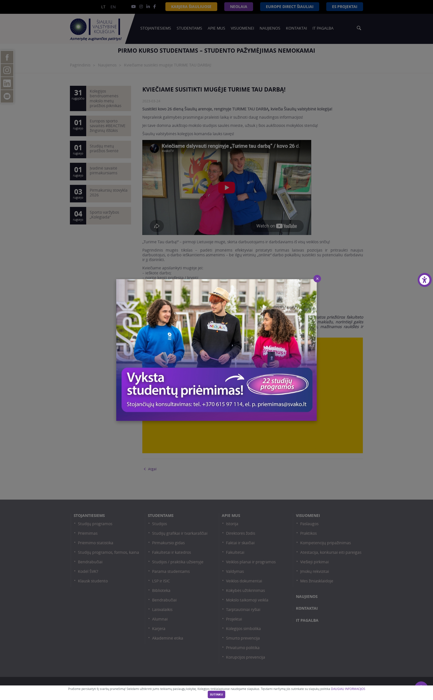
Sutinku (216, 694)
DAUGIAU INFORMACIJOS (348, 689)
